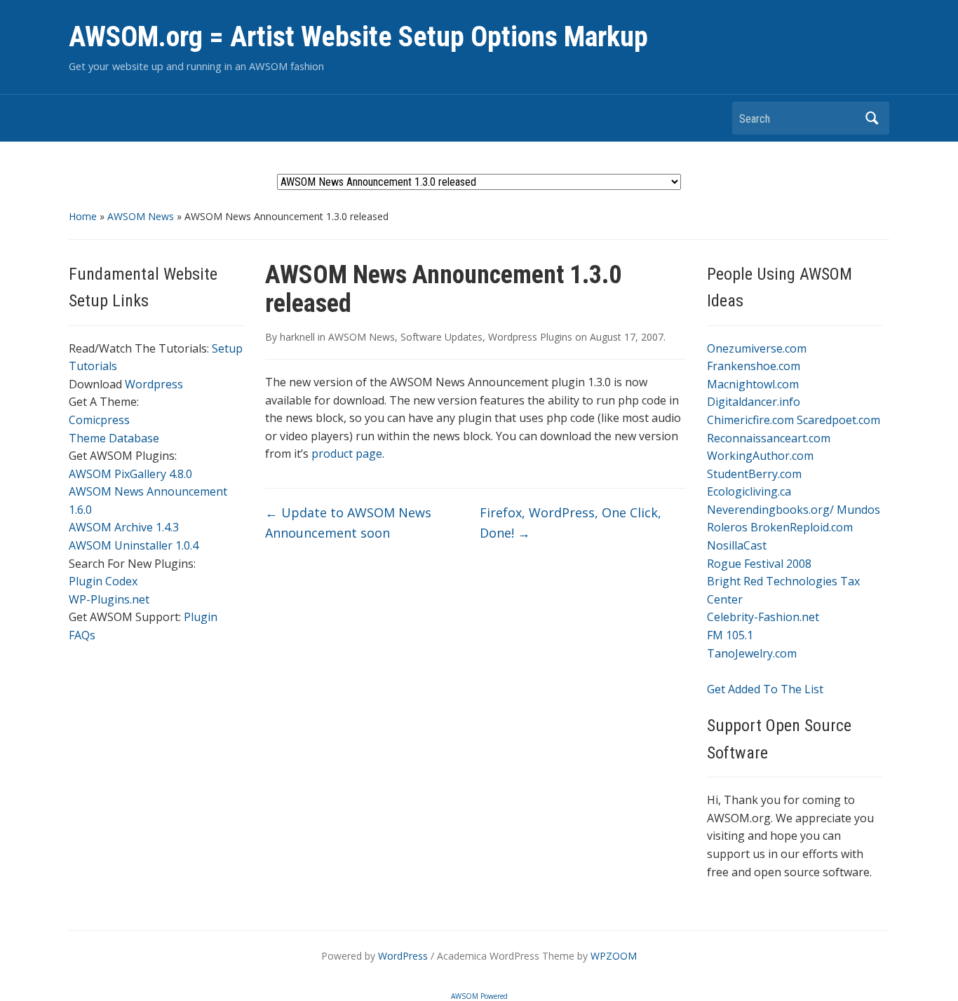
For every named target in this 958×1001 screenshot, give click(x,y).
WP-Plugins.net (109, 599)
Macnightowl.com (753, 384)
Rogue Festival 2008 (759, 563)
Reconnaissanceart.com (768, 438)
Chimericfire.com (750, 420)
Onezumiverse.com (757, 348)
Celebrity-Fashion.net (763, 617)
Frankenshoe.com (753, 366)
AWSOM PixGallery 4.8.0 (130, 474)
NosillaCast (737, 545)
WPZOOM (614, 955)
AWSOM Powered (479, 996)
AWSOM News (140, 216)
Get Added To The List (765, 689)
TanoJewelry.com (752, 653)
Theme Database (114, 438)
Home (83, 216)
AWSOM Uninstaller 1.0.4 (133, 545)
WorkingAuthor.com (760, 455)
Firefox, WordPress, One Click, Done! (570, 522)
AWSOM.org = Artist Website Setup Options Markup (358, 36)
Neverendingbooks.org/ (770, 509)
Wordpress (154, 384)
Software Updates (441, 336)
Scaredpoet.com (838, 420)
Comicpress (99, 420)
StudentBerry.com (754, 474)
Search (871, 118)
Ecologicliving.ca (749, 491)
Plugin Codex (103, 581)
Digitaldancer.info (753, 401)
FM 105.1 (730, 635)
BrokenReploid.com (801, 527)
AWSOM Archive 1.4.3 (124, 527)
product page (345, 453)
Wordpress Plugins (530, 336)
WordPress (403, 955)
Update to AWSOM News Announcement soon (348, 522)
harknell (297, 336)
